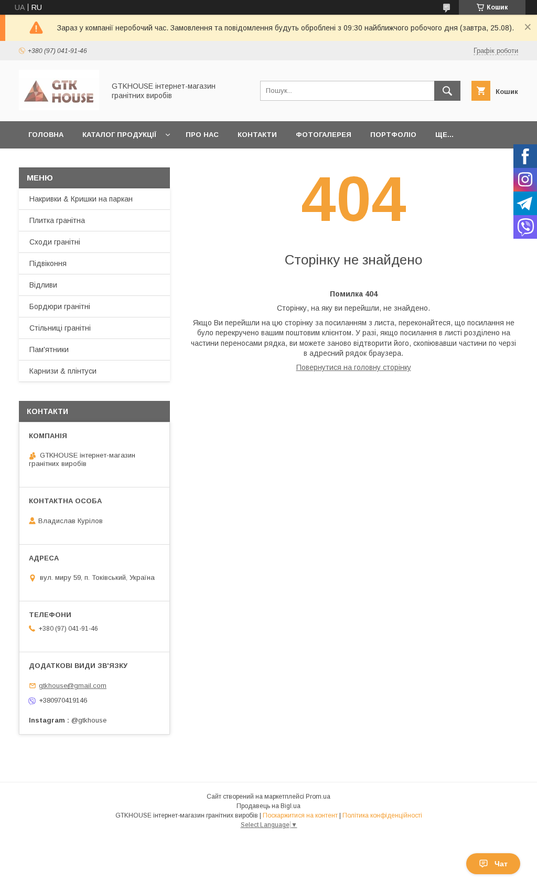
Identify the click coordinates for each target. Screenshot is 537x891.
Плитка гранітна (57, 220)
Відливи (43, 285)
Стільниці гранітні (60, 328)
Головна (45, 135)
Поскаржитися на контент (300, 815)
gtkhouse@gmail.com (72, 686)
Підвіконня (48, 263)
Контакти (257, 135)
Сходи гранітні (54, 242)
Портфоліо (393, 135)
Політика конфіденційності (382, 815)
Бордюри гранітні (59, 306)
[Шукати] (447, 91)
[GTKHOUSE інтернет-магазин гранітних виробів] (59, 107)
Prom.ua (318, 796)
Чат (501, 864)
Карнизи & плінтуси (62, 371)
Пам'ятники (49, 349)
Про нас (202, 135)
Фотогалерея (323, 135)
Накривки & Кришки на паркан (81, 199)
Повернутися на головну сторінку (353, 367)
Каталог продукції (119, 135)
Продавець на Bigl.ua (268, 806)
